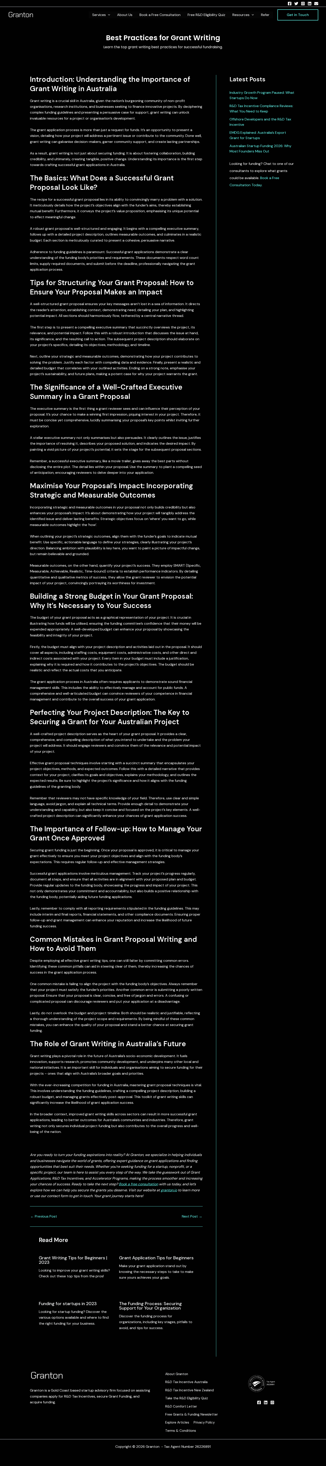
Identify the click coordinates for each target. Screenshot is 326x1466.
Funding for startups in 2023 (68, 1303)
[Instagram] (303, 4)
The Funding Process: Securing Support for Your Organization (150, 1306)
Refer (265, 14)
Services (99, 14)
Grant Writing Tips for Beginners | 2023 (73, 1260)
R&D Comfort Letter (181, 1406)
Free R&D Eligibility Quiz (206, 14)
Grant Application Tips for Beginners (156, 1258)
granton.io (169, 1190)
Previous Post (43, 1216)
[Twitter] (296, 4)
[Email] (316, 4)
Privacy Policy (204, 1422)
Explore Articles (177, 1422)
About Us (124, 14)
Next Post (192, 1216)
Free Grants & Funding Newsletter (191, 1414)
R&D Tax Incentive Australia (186, 1382)
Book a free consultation (138, 1184)
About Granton (176, 1374)
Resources (240, 14)
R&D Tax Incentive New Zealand (189, 1390)
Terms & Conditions (180, 1430)
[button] (108, 15)
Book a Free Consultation (160, 14)
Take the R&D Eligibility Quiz (186, 1398)
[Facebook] (290, 4)
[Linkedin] (310, 4)
